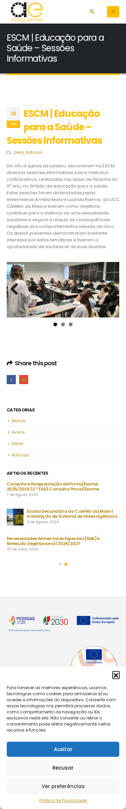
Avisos (18, 432)
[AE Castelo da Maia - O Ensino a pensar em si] (27, 12)
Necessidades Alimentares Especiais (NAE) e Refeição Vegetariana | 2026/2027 (53, 541)
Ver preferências (63, 786)
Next (109, 289)
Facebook (11, 379)
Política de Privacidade (63, 800)
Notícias (34, 152)
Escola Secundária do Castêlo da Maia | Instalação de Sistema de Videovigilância (72, 513)
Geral (19, 152)
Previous (17, 289)
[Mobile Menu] (113, 12)
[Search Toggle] (92, 11)
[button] (116, 674)
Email (23, 379)
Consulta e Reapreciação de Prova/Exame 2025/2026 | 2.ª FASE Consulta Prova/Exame (53, 486)
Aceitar (63, 749)
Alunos (18, 421)
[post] (15, 517)
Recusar (63, 767)
